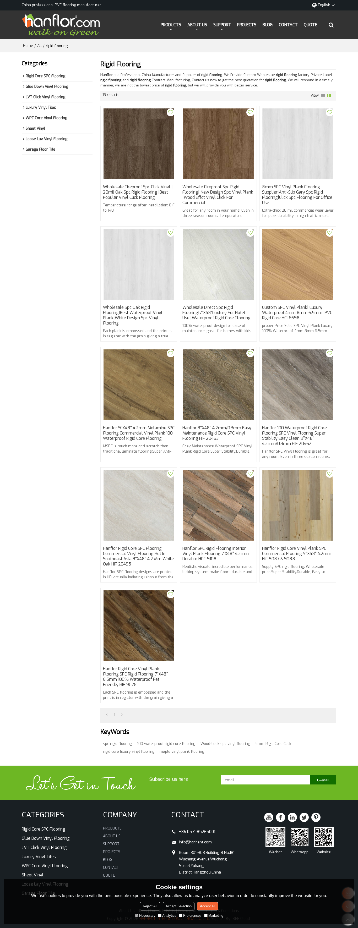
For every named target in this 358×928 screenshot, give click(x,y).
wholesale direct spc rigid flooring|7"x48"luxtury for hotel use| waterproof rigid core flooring (216, 313)
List (323, 95)
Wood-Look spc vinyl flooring (225, 743)
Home (28, 45)
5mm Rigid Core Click (273, 743)
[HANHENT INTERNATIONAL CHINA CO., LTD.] (61, 25)
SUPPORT (222, 25)
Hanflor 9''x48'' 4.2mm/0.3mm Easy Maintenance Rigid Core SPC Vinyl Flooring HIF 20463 (216, 433)
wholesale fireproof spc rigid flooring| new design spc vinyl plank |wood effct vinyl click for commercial (217, 194)
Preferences (192, 916)
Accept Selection (179, 906)
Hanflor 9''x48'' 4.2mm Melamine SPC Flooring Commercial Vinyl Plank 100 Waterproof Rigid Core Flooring (139, 433)
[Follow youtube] (268, 817)
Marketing (215, 916)
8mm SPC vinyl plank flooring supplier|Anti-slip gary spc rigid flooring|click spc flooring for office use (297, 194)
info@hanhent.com (195, 842)
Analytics (169, 916)
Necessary (147, 916)
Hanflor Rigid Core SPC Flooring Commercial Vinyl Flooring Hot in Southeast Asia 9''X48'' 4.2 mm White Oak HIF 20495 (138, 556)
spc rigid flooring (117, 743)
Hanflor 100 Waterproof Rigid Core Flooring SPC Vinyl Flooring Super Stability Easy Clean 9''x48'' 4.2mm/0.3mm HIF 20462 (294, 435)
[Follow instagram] (316, 817)
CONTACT (288, 25)
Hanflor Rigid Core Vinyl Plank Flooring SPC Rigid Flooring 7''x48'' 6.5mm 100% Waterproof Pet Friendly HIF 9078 (135, 676)
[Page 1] (107, 715)
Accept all (207, 906)
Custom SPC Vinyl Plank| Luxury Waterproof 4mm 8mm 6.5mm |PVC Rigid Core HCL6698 (297, 313)
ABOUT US (197, 25)
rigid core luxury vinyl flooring (128, 751)
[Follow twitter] (304, 817)
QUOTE (310, 25)
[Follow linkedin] (292, 817)
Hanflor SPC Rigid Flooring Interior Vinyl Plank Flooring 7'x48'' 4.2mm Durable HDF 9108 (215, 554)
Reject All (150, 906)
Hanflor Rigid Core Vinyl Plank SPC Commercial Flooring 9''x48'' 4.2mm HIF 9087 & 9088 (296, 554)
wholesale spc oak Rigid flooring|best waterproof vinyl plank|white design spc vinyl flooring (132, 315)
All (39, 45)
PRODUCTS (171, 25)
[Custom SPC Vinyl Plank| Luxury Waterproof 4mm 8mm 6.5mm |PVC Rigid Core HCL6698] (298, 264)
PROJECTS (246, 25)
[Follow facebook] (280, 817)
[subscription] (323, 779)
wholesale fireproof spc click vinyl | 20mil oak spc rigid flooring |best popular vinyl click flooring (138, 192)
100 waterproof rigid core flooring (166, 743)
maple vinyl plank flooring (182, 751)
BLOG (268, 25)
